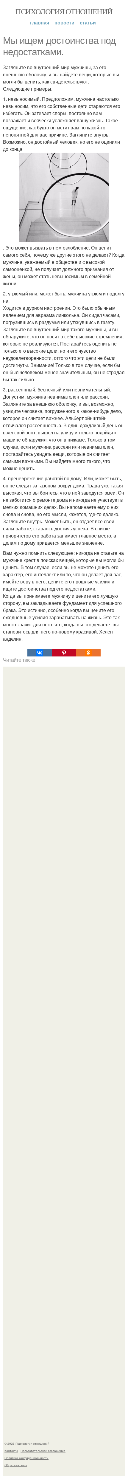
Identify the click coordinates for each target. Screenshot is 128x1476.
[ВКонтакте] (39, 652)
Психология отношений (63, 11)
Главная (39, 22)
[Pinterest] (64, 652)
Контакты (11, 1451)
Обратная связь (15, 1465)
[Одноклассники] (88, 652)
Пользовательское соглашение (43, 1451)
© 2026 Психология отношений (26, 1443)
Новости (64, 22)
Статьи (88, 22)
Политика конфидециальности (26, 1458)
